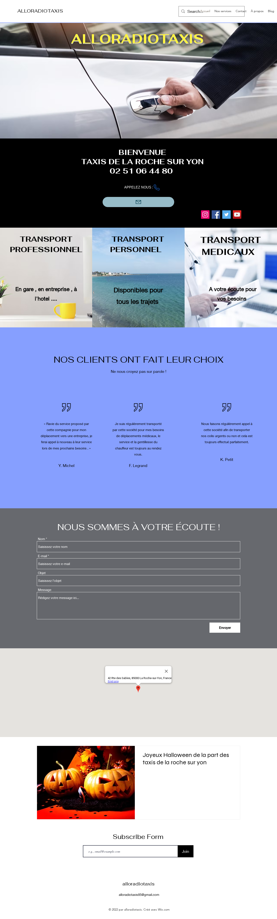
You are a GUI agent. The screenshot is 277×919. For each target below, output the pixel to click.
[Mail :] (138, 202)
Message (44, 589)
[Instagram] (205, 214)
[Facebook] (216, 214)
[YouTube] (237, 214)
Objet (42, 573)
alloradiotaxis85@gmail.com (139, 894)
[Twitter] (226, 214)
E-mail (42, 556)
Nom (41, 539)
